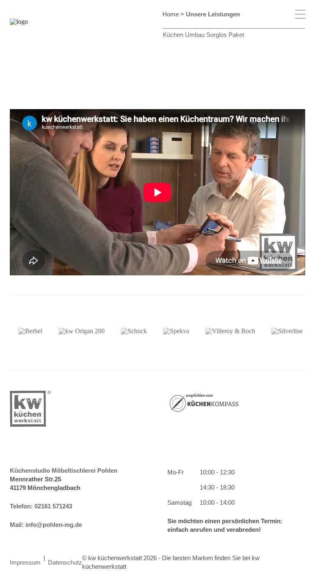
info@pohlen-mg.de (53, 524)
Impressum (25, 562)
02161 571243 (53, 506)
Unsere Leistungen (213, 14)
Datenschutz (65, 562)
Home (170, 14)
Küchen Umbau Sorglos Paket (203, 34)
